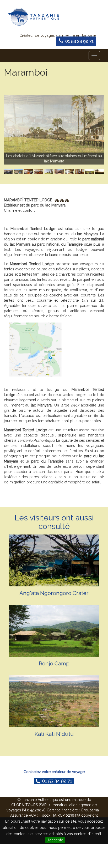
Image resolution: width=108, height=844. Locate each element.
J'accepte (55, 840)
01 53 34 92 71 (78, 41)
